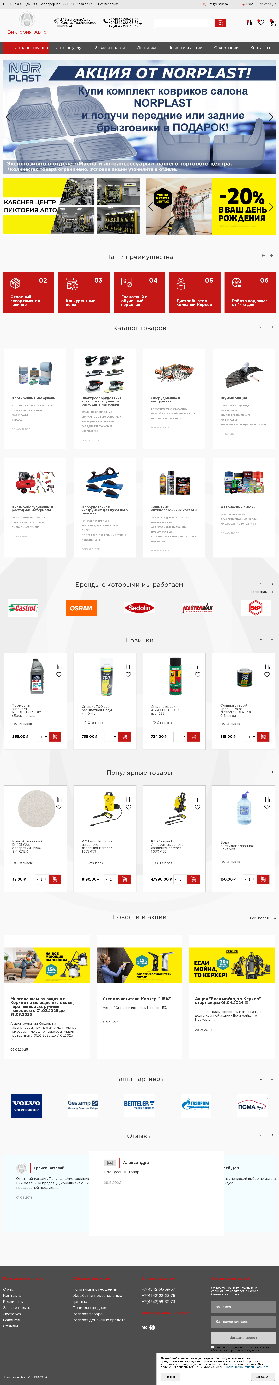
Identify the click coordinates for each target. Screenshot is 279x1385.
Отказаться (263, 1376)
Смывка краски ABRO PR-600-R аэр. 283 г (165, 710)
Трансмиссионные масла (169, 519)
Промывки (228, 430)
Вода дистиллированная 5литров (237, 846)
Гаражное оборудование (99, 409)
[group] (211, 206)
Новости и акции (185, 48)
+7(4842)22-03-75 (123, 22)
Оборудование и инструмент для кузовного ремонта (35, 510)
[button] (271, 116)
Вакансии (12, 1320)
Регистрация (267, 4)
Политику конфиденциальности (247, 1367)
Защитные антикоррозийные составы (104, 509)
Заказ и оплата (110, 48)
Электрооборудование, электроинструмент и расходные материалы (32, 401)
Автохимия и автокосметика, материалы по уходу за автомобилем (241, 403)
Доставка (146, 48)
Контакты (260, 48)
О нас (8, 1289)
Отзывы (10, 1326)
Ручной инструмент (26, 521)
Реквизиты (13, 1302)
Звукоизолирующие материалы (173, 425)
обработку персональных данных (235, 1350)
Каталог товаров (30, 48)
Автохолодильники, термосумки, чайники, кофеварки (236, 538)
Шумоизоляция (164, 398)
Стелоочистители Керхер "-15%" (137, 999)
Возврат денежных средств (99, 1320)
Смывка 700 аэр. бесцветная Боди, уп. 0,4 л (97, 710)
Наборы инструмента (96, 419)
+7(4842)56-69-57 (123, 19)
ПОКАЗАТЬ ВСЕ (21, 441)
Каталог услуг (69, 48)
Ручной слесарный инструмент (103, 414)
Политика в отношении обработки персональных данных (97, 1296)
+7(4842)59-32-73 (123, 26)
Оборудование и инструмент (95, 400)
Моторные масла (163, 515)
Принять (170, 1376)
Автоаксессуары (235, 507)
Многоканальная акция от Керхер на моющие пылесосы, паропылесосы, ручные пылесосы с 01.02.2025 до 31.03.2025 (42, 1006)
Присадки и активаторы (238, 425)
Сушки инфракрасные (27, 412)
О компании (226, 48)
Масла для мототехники (168, 524)
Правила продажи (90, 1308)
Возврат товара (88, 1314)
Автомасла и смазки (168, 507)
